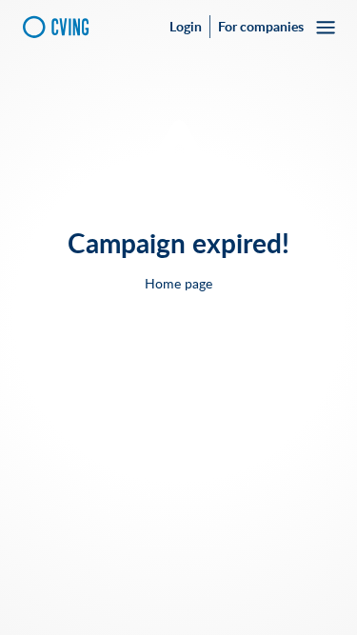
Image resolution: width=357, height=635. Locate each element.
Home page (178, 283)
